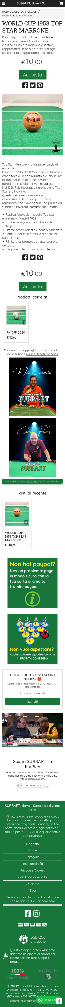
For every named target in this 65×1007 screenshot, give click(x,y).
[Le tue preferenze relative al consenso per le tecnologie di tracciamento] (59, 1001)
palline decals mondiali (42, 354)
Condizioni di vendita (32, 877)
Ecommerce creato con (32, 1000)
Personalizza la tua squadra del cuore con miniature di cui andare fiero (32, 899)
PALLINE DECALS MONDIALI (17, 15)
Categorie (32, 857)
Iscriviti (32, 701)
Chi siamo (32, 884)
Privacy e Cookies (32, 870)
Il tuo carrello (30, 864)
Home (32, 850)
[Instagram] (36, 915)
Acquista (32, 74)
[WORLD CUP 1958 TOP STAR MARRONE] (32, 124)
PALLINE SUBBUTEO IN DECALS (19, 11)
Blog (32, 890)
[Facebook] (28, 915)
